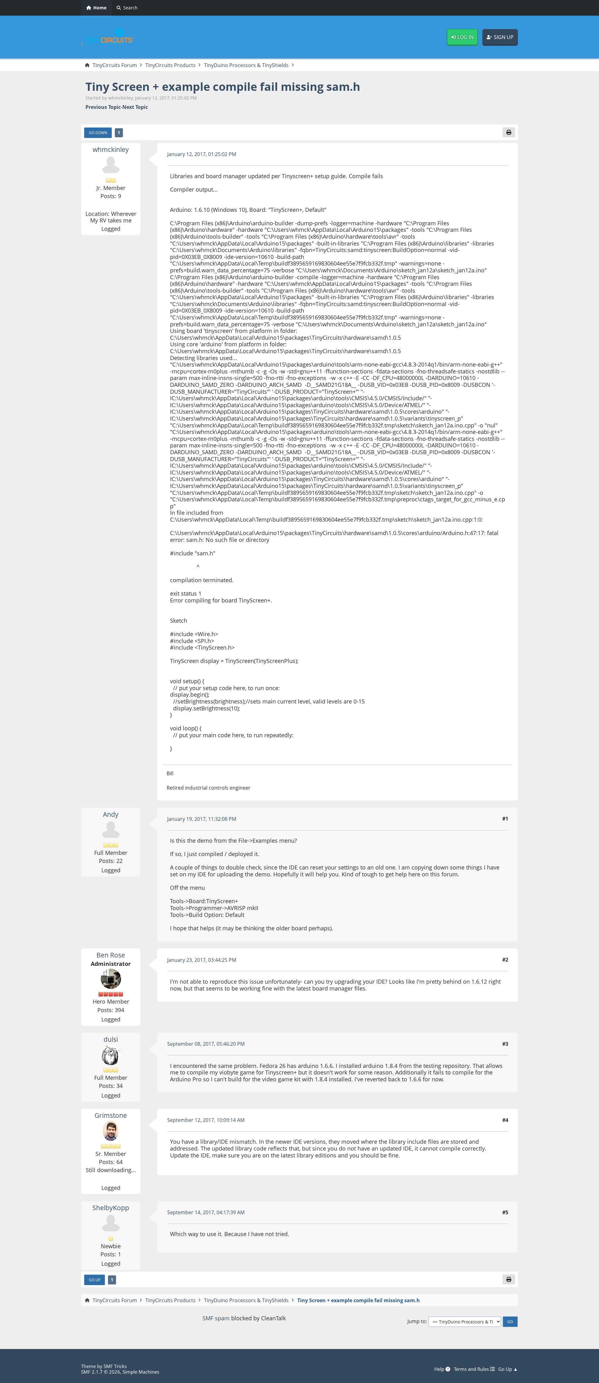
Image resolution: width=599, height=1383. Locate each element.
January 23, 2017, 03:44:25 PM (201, 960)
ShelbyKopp (110, 1207)
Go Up (94, 1279)
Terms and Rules (472, 1369)
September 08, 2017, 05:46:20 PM (206, 1043)
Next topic (135, 107)
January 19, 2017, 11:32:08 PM (201, 819)
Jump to (416, 1321)
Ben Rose (110, 955)
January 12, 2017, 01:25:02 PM (201, 154)
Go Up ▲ (508, 1369)
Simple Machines (141, 1372)
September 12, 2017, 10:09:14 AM (206, 1120)
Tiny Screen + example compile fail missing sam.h (222, 86)
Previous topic (103, 107)
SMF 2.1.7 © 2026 (100, 1372)
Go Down (98, 132)
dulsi (111, 1039)
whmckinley (111, 149)
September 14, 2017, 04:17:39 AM (206, 1212)
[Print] (509, 132)
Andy (111, 814)
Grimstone (111, 1115)
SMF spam (216, 1318)
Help (440, 1369)
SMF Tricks (115, 1366)
